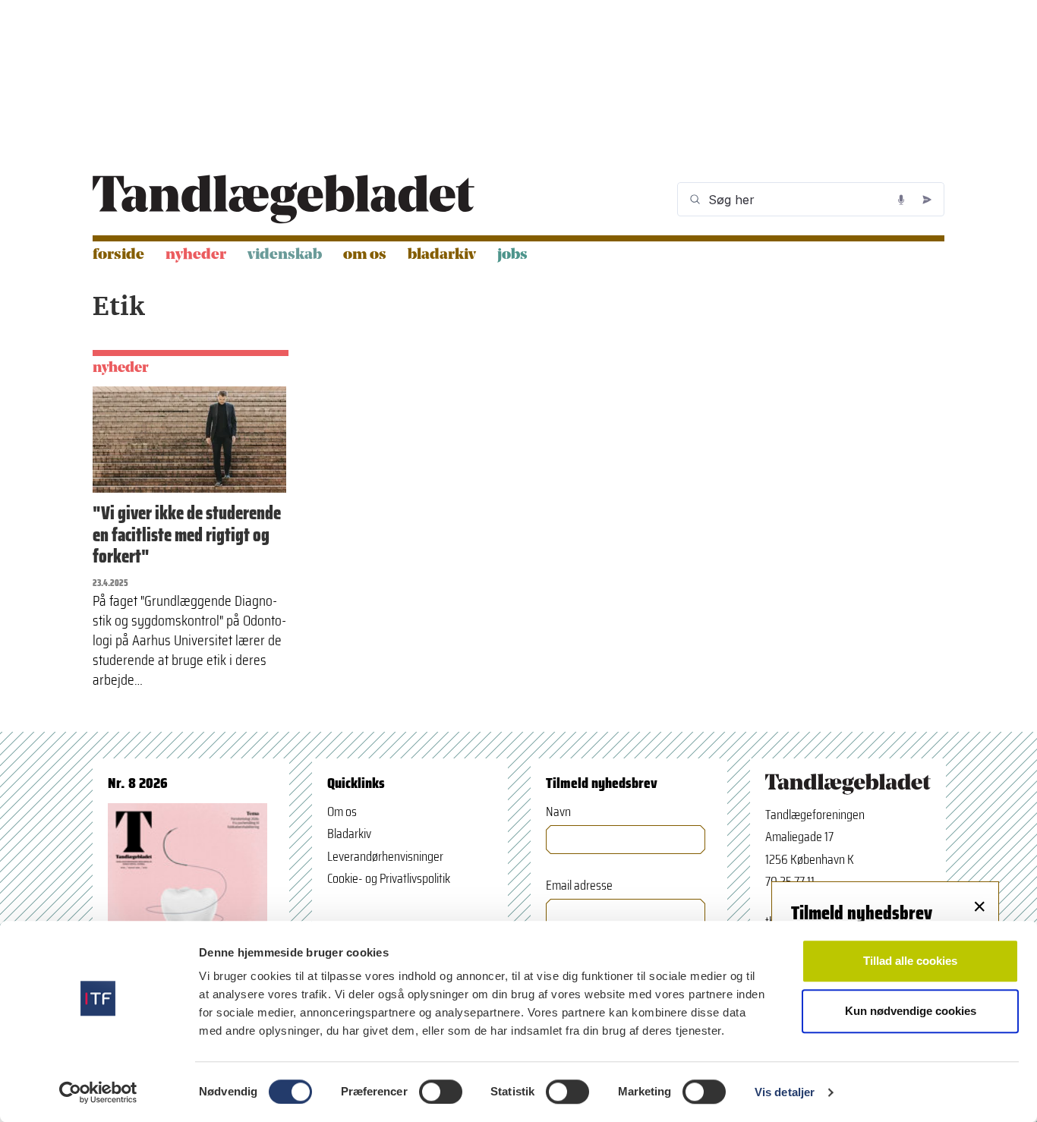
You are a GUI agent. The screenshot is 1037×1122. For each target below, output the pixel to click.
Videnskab (284, 255)
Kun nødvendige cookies (910, 1010)
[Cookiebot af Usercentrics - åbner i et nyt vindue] (98, 1092)
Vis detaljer (785, 1092)
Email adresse (579, 885)
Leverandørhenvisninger (385, 856)
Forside (118, 255)
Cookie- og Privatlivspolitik (388, 878)
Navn (558, 812)
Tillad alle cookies (910, 960)
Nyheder (195, 255)
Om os (364, 255)
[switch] (440, 1091)
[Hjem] (283, 199)
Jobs (512, 255)
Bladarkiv (442, 255)
